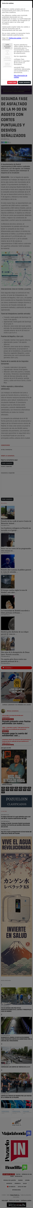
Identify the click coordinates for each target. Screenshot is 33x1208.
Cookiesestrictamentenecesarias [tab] (7, 46)
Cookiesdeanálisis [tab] (7, 52)
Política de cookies (15, 38)
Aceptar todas (12, 82)
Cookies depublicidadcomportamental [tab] (7, 65)
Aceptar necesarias (24, 82)
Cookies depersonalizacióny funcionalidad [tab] (7, 59)
